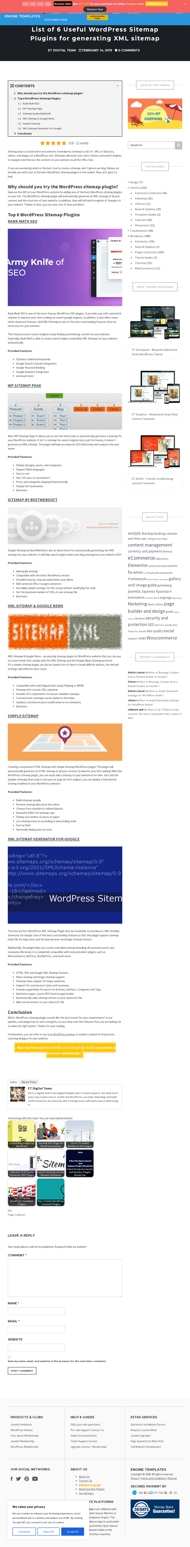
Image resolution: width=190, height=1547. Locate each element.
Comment (17, 1255)
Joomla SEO (151, 597)
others (159, 604)
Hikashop (141, 198)
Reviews (140, 618)
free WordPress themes (61, 1034)
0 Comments (129, 50)
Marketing (137, 604)
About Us (84, 1476)
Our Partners (86, 1493)
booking (159, 533)
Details (166, 326)
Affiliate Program (90, 1485)
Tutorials (141, 220)
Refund (172, 1478)
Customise (24, 1531)
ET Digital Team (62, 50)
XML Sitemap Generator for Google (44, 838)
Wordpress (136, 236)
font (144, 573)
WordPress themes (22, 1430)
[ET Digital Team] (17, 1100)
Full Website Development (146, 1446)
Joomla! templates (21, 1424)
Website (15, 1339)
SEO (10, 1210)
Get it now (146, 326)
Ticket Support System (84, 1441)
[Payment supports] (155, 1495)
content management (150, 545)
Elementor (142, 241)
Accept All (72, 1531)
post (169, 611)
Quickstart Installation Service (148, 1424)
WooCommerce (145, 268)
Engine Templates (22, 16)
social (169, 630)
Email (14, 1321)
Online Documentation (84, 1435)
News (151, 604)
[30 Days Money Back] (155, 1517)
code (143, 538)
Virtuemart (142, 225)
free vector (164, 579)
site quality (155, 631)
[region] (48, 1520)
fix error (135, 572)
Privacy (135, 1478)
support (133, 638)
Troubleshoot (139, 230)
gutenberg (164, 585)
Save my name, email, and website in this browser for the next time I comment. (57, 1361)
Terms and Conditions (153, 1478)
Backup (147, 533)
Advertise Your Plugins (92, 1489)
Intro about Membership (25, 1435)
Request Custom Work (144, 1430)
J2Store (140, 204)
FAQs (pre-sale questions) (85, 1424)
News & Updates (145, 209)
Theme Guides (144, 257)
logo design (177, 598)
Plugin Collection (16, 1214)
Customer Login (55, 19)
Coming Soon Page (157, 538)
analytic (134, 533)
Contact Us (85, 1480)
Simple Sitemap (23, 715)
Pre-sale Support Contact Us (87, 1430)
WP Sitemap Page (24, 385)
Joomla (135, 187)
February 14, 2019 (97, 50)
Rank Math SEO (22, 221)
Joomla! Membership (22, 1441)
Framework (137, 578)
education (162, 558)
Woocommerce (162, 638)
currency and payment (145, 551)
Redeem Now (95, 9)
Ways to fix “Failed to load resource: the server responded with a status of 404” (154, 713)
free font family (153, 579)
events (172, 566)
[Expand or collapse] (117, 86)
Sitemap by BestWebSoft (33, 499)
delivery (167, 551)
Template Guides (145, 214)
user (142, 638)
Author (13, 1082)
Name (13, 1303)
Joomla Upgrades (141, 1435)
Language (165, 597)
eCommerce (141, 557)
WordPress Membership (24, 1446)
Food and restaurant (160, 573)
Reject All (48, 1531)
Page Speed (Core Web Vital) (147, 1441)
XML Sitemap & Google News (35, 605)
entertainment (158, 566)
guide (152, 585)
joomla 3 (135, 591)
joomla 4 (151, 591)
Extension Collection (148, 193)
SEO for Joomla (163, 625)
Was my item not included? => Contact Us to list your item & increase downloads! (66, 1050)
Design (134, 182)
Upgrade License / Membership (89, 1446)
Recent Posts (29, 1082)
